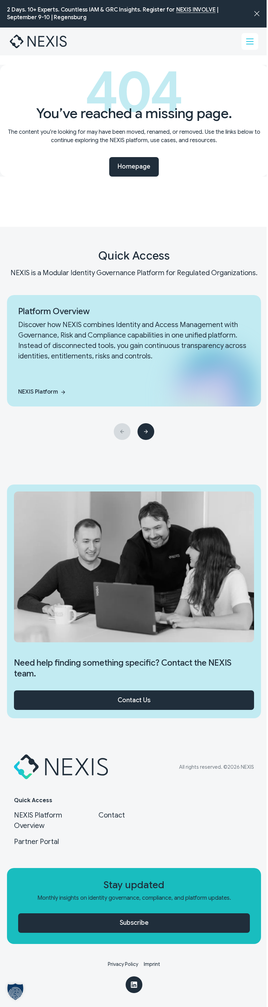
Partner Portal (36, 841)
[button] (15, 991)
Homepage (134, 166)
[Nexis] (39, 41)
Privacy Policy (123, 964)
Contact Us (134, 700)
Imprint (152, 964)
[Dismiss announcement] (257, 13)
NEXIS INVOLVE (196, 9)
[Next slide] (145, 431)
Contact (111, 815)
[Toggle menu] (249, 41)
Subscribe (134, 923)
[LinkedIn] (134, 984)
